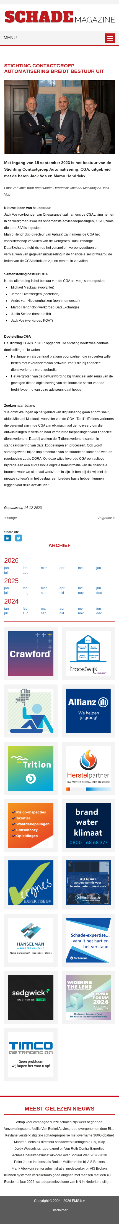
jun (98, 568)
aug (26, 573)
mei (81, 568)
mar (44, 568)
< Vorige (10, 518)
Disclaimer (59, 1210)
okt (62, 593)
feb (25, 568)
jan (6, 568)
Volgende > (106, 518)
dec (99, 593)
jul (6, 573)
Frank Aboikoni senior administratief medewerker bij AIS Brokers (60, 1168)
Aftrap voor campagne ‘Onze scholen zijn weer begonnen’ (59, 1122)
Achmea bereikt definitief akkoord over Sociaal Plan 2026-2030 (59, 1155)
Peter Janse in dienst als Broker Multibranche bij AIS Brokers (59, 1162)
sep (43, 593)
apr (62, 568)
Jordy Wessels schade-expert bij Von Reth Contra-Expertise (59, 1149)
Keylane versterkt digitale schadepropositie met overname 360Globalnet (59, 1135)
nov (81, 593)
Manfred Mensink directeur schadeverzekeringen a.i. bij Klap (59, 1142)
